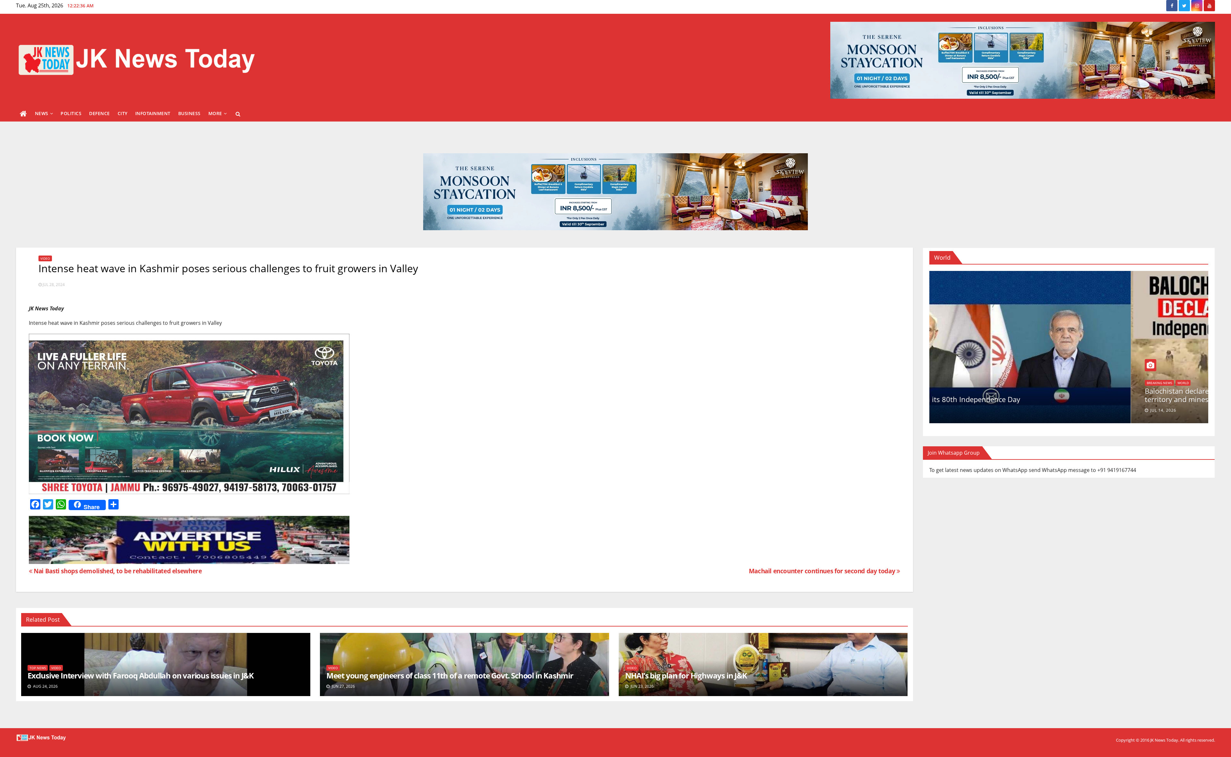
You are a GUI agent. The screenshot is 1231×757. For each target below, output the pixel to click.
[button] (238, 113)
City (123, 113)
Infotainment (153, 113)
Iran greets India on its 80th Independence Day (1020, 399)
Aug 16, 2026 (963, 410)
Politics (71, 113)
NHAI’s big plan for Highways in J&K (686, 675)
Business (189, 113)
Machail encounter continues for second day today (823, 571)
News (41, 113)
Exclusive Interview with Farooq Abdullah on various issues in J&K (141, 675)
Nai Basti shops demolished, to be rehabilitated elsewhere (117, 571)
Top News (37, 668)
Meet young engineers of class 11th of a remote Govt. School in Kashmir (449, 675)
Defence (99, 113)
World (950, 391)
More (215, 113)
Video (45, 258)
